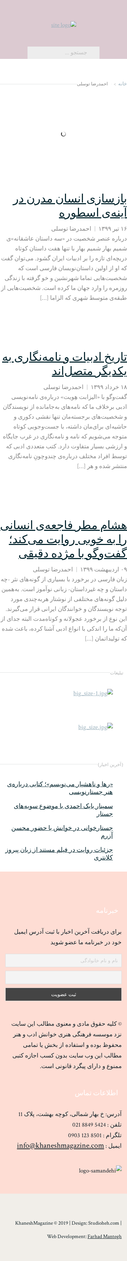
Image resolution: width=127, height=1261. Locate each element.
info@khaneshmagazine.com (60, 1145)
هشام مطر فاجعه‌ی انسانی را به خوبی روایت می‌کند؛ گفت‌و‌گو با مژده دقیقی (63, 540)
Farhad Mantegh (104, 1236)
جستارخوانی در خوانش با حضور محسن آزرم (62, 832)
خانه (122, 84)
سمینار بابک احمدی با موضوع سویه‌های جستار (63, 810)
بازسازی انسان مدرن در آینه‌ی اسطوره (70, 206)
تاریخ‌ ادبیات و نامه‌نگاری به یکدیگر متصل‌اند (64, 364)
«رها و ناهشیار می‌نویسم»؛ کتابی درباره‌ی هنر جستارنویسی (60, 788)
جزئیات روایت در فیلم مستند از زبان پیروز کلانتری (59, 854)
